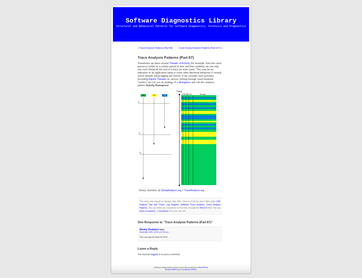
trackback (163, 211)
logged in (155, 254)
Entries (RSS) (171, 269)
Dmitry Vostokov (149, 229)
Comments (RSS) (188, 269)
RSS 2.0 (203, 208)
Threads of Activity (179, 63)
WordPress (203, 267)
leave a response (147, 211)
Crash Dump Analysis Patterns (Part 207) (200, 48)
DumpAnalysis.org (171, 190)
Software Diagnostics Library (181, 21)
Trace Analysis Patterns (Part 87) (166, 57)
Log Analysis (172, 204)
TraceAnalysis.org (194, 190)
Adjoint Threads (157, 79)
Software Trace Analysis (192, 204)
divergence (185, 82)
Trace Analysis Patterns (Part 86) (156, 48)
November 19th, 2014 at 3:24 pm (154, 232)
